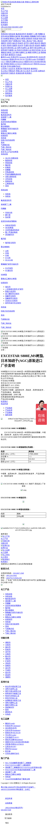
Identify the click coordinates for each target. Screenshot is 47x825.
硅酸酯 (7, 170)
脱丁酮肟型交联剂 (12, 294)
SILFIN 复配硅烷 (11, 158)
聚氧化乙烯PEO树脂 (9, 133)
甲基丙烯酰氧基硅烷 (13, 174)
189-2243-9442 (6, 27)
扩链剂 (7, 661)
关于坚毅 (4, 20)
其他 (2, 142)
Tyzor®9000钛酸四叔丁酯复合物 (17, 779)
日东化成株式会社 (12, 753)
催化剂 (7, 287)
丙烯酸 (3, 119)
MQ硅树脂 (9, 228)
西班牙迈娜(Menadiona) (14, 740)
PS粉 (7, 255)
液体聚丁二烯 (6, 117)
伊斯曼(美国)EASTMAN (14, 744)
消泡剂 (7, 663)
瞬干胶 (7, 215)
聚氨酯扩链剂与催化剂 (9, 129)
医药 (7, 710)
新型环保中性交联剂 (13, 303)
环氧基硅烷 (9, 172)
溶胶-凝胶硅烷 (10, 177)
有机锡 (3, 138)
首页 (2, 8)
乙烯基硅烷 (9, 183)
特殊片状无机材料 (8, 140)
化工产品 (4, 11)
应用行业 (4, 15)
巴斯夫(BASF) (10, 746)
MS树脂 (4, 131)
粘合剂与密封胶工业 (13, 686)
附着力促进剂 (10, 291)
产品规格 (8, 412)
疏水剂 (7, 672)
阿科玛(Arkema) (11, 749)
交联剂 (7, 645)
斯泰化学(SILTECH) (13, 733)
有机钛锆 (4, 112)
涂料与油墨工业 (11, 689)
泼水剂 (7, 668)
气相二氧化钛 (6, 147)
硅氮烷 (7, 167)
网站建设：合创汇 (23, 789)
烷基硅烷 (8, 181)
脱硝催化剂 (9, 707)
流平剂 (7, 652)
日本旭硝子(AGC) (12, 737)
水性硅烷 (8, 179)
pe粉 (7, 251)
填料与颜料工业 (11, 703)
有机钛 (7, 196)
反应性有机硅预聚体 (9, 122)
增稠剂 (7, 677)
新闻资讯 (4, 22)
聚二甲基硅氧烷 (11, 232)
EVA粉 (7, 258)
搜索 (3, 31)
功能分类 (4, 13)
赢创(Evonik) (10, 723)
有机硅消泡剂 (10, 225)
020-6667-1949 (17, 27)
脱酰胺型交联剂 (11, 298)
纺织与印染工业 (11, 698)
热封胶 (7, 217)
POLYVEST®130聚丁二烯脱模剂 (17, 765)
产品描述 (8, 408)
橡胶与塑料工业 (11, 705)
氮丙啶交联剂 (10, 243)
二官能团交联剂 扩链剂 (14, 289)
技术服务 (4, 25)
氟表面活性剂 (6, 115)
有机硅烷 (4, 110)
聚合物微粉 (5, 126)
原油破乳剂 (9, 234)
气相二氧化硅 (6, 149)
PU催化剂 (9, 270)
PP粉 (7, 253)
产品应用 (8, 410)
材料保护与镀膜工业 (13, 693)
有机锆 (7, 194)
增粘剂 (7, 659)
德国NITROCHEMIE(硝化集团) (17, 742)
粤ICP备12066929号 (8, 787)
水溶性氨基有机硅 (12, 230)
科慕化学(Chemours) (12, 726)
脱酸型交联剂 (10, 296)
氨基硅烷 (8, 160)
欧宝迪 (7, 751)
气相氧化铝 (5, 145)
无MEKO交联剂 (11, 301)
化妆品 (7, 714)
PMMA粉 (8, 212)
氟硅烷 (7, 165)
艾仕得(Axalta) (10, 735)
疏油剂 (7, 675)
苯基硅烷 (8, 163)
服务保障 (8, 415)
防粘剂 (7, 649)
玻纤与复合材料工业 (13, 691)
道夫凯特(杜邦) (11, 728)
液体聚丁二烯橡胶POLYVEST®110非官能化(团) (23, 767)
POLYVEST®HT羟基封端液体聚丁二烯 (20, 770)
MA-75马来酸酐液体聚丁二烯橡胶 (18, 763)
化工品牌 (4, 18)
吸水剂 (7, 656)
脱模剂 (7, 666)
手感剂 (7, 670)
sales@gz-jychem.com (14, 578)
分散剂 (7, 654)
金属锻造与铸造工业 (13, 700)
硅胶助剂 (4, 135)
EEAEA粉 (9, 260)
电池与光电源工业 (12, 696)
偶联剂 (7, 642)
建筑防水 (8, 712)
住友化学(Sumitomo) (12, 730)
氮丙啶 (3, 124)
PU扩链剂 (9, 268)
